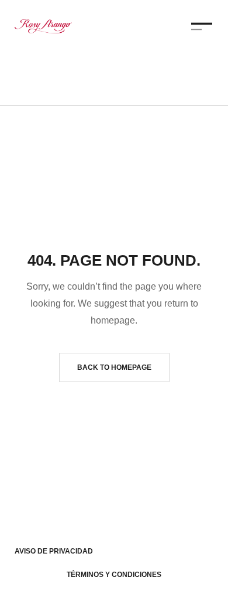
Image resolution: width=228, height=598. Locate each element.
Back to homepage (114, 367)
